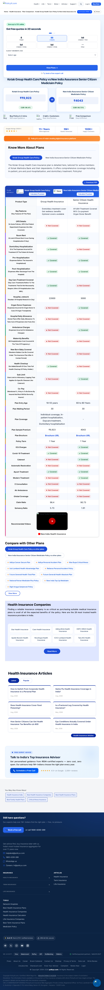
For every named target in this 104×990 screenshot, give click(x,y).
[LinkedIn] (27, 945)
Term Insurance (60, 880)
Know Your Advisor (51, 966)
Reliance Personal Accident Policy (60, 568)
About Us (16, 961)
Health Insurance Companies (15, 912)
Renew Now (75, 966)
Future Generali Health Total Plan (22, 574)
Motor (57, 4)
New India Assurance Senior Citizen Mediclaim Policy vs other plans (34, 555)
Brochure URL (52, 435)
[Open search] (81, 4)
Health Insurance (61, 877)
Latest (13, 681)
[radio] (21, 38)
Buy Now (96, 4)
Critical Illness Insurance (37, 800)
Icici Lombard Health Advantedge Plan (24, 568)
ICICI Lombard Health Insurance (62, 639)
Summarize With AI (84, 12)
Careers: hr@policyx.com (16, 865)
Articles (65, 4)
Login (84, 966)
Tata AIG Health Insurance (84, 639)
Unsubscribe (23, 966)
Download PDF (91, 182)
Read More (52, 651)
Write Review (92, 961)
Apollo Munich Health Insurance (19, 639)
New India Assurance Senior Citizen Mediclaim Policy (68, 158)
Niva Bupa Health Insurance (41, 639)
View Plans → (52, 68)
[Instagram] (16, 945)
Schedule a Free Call (25, 770)
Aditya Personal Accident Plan (49, 562)
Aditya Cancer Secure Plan (20, 562)
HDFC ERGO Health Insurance (84, 630)
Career (25, 961)
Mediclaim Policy (10, 927)
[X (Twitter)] (11, 945)
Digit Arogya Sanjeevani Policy (21, 587)
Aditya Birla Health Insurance (63, 630)
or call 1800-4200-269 (35, 830)
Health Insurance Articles (83, 735)
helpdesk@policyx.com (15, 853)
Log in (87, 4)
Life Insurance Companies (13, 919)
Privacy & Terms (70, 961)
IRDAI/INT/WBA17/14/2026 (47, 975)
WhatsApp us (11, 861)
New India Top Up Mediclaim (57, 581)
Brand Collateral (36, 961)
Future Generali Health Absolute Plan (57, 574)
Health (37, 4)
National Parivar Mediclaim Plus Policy (24, 581)
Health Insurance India (15, 795)
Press (9, 961)
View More (12, 593)
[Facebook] (5, 945)
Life (43, 4)
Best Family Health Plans (15, 800)
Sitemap (58, 961)
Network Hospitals (10, 904)
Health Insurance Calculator (14, 915)
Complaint (64, 966)
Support (73, 4)
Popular (26, 681)
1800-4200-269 (12, 857)
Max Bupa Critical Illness (78, 562)
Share (98, 12)
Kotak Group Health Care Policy (26, 158)
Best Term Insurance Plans (14, 923)
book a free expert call (54, 73)
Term (49, 4)
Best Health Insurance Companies (39, 795)
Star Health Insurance (19, 629)
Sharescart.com (36, 966)
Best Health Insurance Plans (65, 795)
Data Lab (81, 961)
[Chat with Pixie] (97, 983)
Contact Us (48, 961)
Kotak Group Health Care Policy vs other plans (26, 549)
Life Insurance (59, 884)
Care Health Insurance (41, 629)
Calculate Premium (37, 194)
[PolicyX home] (12, 4)
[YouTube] (22, 945)
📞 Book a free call (13, 830)
